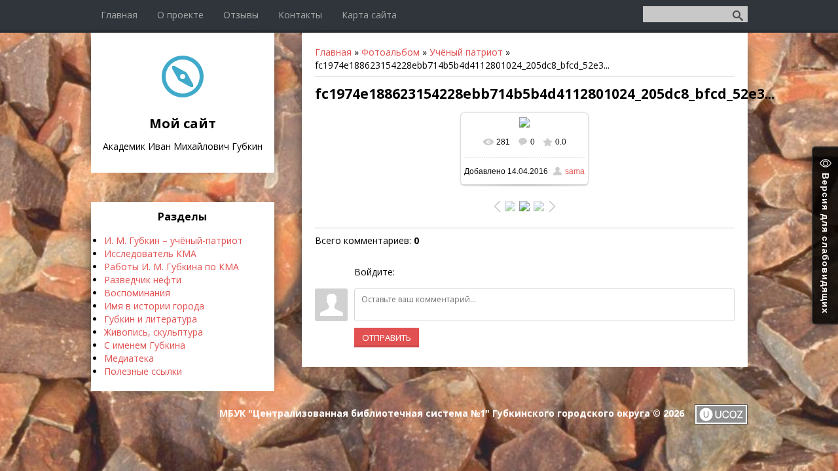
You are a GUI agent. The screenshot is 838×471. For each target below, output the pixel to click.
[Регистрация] (638, 13)
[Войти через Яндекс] (452, 272)
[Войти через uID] (407, 272)
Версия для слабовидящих (825, 241)
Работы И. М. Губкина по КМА (171, 266)
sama (575, 171)
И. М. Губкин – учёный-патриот (173, 240)
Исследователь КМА (150, 253)
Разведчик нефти (142, 279)
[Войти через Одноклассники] (474, 272)
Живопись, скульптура (153, 332)
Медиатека (129, 358)
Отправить (386, 337)
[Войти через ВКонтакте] (429, 272)
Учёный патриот (466, 52)
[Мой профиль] (630, 13)
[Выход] (634, 13)
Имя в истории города (154, 306)
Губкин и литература (150, 319)
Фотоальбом (390, 52)
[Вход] (642, 13)
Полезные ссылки (143, 371)
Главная (333, 52)
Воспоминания (137, 293)
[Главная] (183, 94)
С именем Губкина (144, 345)
